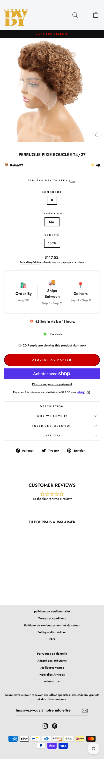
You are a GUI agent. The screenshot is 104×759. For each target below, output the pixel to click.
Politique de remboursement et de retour (52, 625)
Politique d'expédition (52, 632)
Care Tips (52, 435)
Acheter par (52, 681)
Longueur (52, 192)
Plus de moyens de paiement (52, 384)
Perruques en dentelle (52, 653)
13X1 (52, 221)
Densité (52, 235)
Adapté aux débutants (52, 660)
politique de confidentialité (52, 611)
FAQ (52, 639)
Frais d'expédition (30, 262)
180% (52, 243)
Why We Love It (52, 416)
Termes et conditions (52, 618)
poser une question (52, 426)
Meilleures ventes (52, 667)
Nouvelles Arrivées (52, 674)
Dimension (52, 213)
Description (52, 406)
